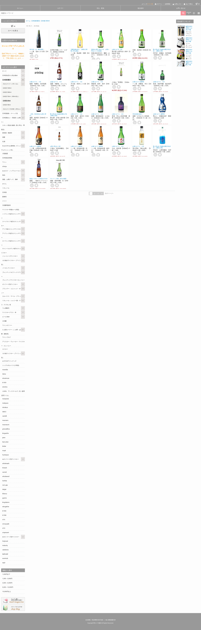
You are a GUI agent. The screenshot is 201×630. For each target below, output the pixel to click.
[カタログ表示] (198, 13)
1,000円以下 (6, 574)
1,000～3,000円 (7, 578)
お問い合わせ (180, 8)
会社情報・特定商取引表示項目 (94, 620)
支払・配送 (100, 8)
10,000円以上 (6, 591)
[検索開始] (183, 13)
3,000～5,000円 (7, 583)
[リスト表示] (194, 13)
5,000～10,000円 (7, 587)
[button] (184, 27)
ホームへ (20, 8)
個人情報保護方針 (111, 620)
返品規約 (141, 8)
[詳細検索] (189, 13)
